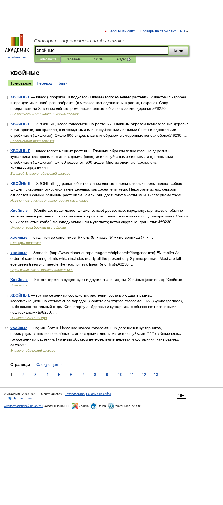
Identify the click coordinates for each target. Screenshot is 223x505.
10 (120, 374)
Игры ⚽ (124, 59)
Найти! (178, 51)
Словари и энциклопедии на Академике (79, 40)
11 (132, 374)
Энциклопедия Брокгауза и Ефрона (38, 227)
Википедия (18, 285)
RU (182, 31)
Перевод (44, 83)
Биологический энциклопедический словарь (44, 114)
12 (144, 374)
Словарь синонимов (25, 243)
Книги (98, 59)
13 (156, 374)
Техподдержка (75, 393)
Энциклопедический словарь (32, 351)
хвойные (18, 237)
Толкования (47, 59)
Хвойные (19, 210)
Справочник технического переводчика (41, 270)
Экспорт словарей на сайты (23, 405)
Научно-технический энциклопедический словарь (49, 200)
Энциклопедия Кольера (28, 318)
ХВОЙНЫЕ (20, 97)
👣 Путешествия (20, 398)
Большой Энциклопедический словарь (40, 174)
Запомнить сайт (122, 31)
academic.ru (17, 57)
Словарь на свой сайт (158, 31)
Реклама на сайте (98, 393)
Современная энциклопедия (32, 141)
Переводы (73, 59)
